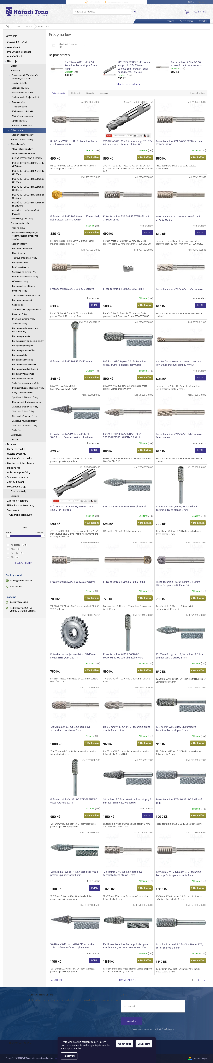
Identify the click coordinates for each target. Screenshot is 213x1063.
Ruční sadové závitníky (22, 92)
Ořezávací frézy (20, 281)
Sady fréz (17, 430)
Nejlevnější (75, 93)
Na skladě (18, 545)
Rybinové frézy (19, 290)
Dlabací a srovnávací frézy (25, 276)
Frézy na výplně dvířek (23, 374)
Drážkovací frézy (20, 267)
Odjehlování (16, 435)
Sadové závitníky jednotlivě (25, 97)
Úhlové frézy (18, 253)
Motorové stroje (16, 486)
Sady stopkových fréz (23, 392)
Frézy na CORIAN (20, 262)
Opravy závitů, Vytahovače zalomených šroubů (25, 77)
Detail (147, 232)
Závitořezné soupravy (22, 116)
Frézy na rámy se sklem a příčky (28, 341)
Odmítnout (124, 1043)
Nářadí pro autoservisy (20, 505)
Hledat (136, 11)
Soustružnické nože (20, 223)
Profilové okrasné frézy (23, 319)
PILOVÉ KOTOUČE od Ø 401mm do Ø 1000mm (28, 204)
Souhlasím (144, 1043)
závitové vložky (20, 83)
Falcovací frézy (19, 314)
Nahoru (58, 980)
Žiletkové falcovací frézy (24, 421)
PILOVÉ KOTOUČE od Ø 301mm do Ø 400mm (28, 196)
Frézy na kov (17, 130)
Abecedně (104, 93)
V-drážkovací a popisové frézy (27, 309)
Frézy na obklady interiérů (25, 369)
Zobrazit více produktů (126, 84)
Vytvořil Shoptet (200, 1058)
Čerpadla (15, 496)
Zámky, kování (15, 482)
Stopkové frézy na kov (23, 135)
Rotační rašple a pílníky (22, 139)
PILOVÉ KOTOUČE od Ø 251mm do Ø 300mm (28, 189)
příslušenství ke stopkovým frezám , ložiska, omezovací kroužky (25, 236)
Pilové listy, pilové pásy (22, 218)
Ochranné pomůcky (18, 472)
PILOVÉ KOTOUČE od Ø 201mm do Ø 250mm (28, 181)
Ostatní (14, 439)
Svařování (13, 510)
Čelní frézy (17, 305)
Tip (14, 557)
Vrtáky (14, 66)
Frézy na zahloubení (22, 248)
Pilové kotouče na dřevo (23, 153)
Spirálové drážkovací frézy (25, 397)
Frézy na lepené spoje (22, 345)
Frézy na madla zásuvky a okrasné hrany (25, 330)
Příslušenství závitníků (22, 111)
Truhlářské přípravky (19, 515)
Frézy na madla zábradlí (24, 364)
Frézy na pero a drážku (23, 350)
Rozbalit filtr (23, 563)
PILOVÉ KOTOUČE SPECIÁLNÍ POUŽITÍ (25, 212)
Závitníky (15, 70)
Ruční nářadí (14, 56)
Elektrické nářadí (17, 42)
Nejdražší (90, 93)
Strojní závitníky (19, 120)
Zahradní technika (18, 500)
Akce (15, 549)
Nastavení (69, 1055)
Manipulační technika (19, 458)
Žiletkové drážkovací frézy (25, 406)
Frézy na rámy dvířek (22, 378)
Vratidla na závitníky (22, 125)
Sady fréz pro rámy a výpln (25, 383)
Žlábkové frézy (19, 323)
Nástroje (12, 61)
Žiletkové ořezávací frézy (24, 416)
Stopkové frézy (19, 243)
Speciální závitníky (20, 88)
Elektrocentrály (18, 491)
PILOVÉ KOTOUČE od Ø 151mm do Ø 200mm (28, 173)
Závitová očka (18, 102)
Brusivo (11, 444)
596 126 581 (16, 586)
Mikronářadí (14, 468)
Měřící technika (16, 449)
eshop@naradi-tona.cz (21, 580)
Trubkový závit (19, 106)
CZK (190, 2)
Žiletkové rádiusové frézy (24, 425)
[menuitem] (170, 21)
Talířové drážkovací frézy (24, 258)
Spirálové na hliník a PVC (24, 272)
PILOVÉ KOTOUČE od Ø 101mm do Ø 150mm (28, 165)
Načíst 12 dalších (128, 980)
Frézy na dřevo (18, 228)
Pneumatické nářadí (19, 52)
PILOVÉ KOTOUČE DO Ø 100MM (27, 158)
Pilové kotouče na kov (22, 149)
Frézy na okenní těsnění (23, 286)
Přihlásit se (131, 1021)
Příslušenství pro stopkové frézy (28, 388)
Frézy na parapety (21, 336)
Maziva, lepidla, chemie (21, 463)
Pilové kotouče (18, 144)
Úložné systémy (16, 453)
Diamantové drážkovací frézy (26, 402)
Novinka (16, 553)
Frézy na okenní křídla (22, 359)
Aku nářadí (13, 47)
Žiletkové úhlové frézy (23, 411)
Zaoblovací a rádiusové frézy (26, 295)
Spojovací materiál (18, 477)
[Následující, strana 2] (198, 980)
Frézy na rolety (19, 355)
